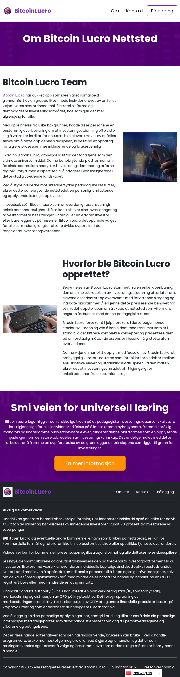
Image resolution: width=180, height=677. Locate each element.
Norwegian (142, 672)
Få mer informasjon (90, 463)
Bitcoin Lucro (14, 95)
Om (115, 11)
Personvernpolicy (159, 667)
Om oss (122, 491)
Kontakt (134, 11)
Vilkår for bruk (124, 667)
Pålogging (162, 11)
